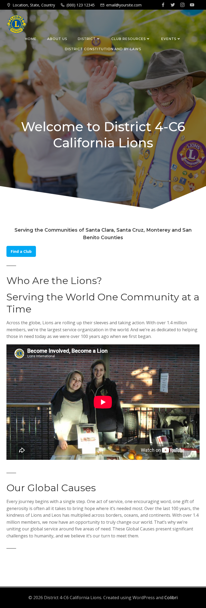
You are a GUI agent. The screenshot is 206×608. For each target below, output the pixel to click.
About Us (57, 39)
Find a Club (21, 251)
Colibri (171, 597)
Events (168, 39)
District (87, 39)
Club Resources (128, 39)
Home (30, 39)
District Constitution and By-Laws (103, 49)
